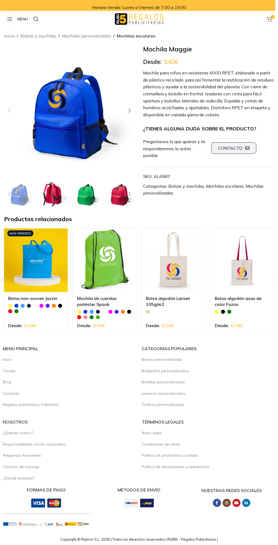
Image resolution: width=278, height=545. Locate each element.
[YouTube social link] (236, 503)
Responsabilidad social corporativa (34, 444)
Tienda (9, 370)
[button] (9, 110)
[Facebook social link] (217, 503)
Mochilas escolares (136, 36)
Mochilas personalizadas (86, 36)
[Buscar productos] (36, 19)
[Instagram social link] (227, 503)
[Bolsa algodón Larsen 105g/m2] (173, 260)
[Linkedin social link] (246, 503)
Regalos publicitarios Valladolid (31, 404)
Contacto (11, 393)
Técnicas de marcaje (21, 466)
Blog (7, 382)
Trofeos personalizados (163, 404)
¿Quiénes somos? (18, 432)
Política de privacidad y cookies (170, 455)
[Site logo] (139, 18)
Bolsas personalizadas (162, 359)
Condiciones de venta (161, 444)
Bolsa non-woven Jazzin (32, 298)
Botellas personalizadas (163, 382)
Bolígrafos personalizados (165, 370)
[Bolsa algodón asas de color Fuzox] (242, 260)
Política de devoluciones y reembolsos (175, 466)
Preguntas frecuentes (22, 455)
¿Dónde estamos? (18, 478)
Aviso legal (151, 432)
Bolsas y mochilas (38, 36)
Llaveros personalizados (163, 393)
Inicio (9, 36)
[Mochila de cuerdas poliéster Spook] (105, 260)
